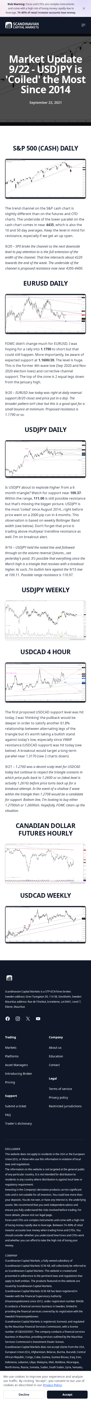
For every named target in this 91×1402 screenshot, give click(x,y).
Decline (24, 1394)
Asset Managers (16, 1065)
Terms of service (60, 1089)
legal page (45, 1215)
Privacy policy (58, 1097)
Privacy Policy (52, 1385)
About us (55, 1048)
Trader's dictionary (18, 1123)
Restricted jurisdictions (65, 1106)
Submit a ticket (15, 1106)
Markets (11, 1048)
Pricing (10, 1082)
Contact (54, 1065)
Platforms (12, 1056)
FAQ (8, 1115)
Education (56, 1056)
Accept (67, 1394)
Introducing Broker (18, 1074)
